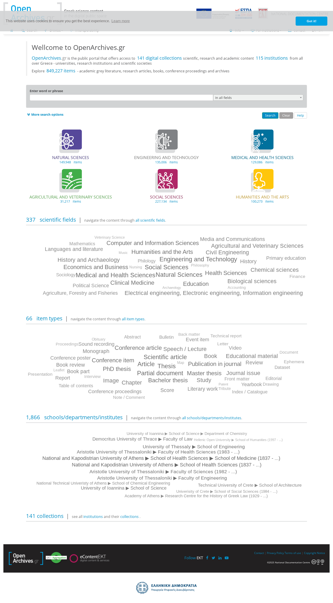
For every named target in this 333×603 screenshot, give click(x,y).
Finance (297, 276)
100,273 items (262, 201)
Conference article (138, 347)
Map (180, 363)
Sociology (65, 274)
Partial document (160, 373)
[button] (44, 114)
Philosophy (200, 265)
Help (300, 115)
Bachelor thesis (168, 380)
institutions (93, 516)
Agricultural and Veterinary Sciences (257, 246)
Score (167, 390)
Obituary (98, 339)
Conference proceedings (115, 391)
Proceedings (67, 344)
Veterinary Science (109, 237)
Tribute (224, 388)
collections (129, 516)
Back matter (189, 334)
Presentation (40, 374)
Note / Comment (129, 397)
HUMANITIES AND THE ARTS (262, 197)
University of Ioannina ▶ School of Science (123, 487)
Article (146, 364)
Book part (78, 371)
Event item (197, 339)
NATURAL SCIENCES (70, 157)
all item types (133, 318)
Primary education (286, 258)
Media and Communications (232, 239)
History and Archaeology (89, 260)
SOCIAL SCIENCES (166, 197)
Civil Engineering (227, 252)
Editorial (273, 378)
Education (196, 283)
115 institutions (272, 58)
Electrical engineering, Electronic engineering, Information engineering (214, 293)
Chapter (132, 382)
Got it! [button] (311, 21)
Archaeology (171, 287)
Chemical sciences (275, 270)
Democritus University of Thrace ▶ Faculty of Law (142, 438)
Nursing (135, 267)
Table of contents (76, 385)
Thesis (166, 366)
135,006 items (166, 162)
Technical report (225, 335)
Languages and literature (74, 249)
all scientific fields (150, 220)
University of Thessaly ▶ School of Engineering (194, 446)
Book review (70, 365)
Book (210, 356)
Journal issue (243, 373)
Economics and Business (95, 267)
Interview (92, 376)
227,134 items (166, 201)
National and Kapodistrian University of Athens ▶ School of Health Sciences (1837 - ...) (166, 465)
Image (111, 380)
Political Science (91, 285)
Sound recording (96, 344)
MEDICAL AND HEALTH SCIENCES (262, 157)
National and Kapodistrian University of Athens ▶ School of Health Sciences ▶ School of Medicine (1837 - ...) (161, 458)
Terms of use (293, 553)
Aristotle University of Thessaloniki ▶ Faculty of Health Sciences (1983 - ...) (158, 451)
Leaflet (58, 370)
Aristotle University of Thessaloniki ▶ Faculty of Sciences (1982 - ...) (163, 471)
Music (123, 253)
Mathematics (82, 243)
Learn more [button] (120, 21)
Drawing (271, 384)
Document (289, 352)
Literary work (203, 389)
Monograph (96, 351)
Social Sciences (166, 267)
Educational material (252, 356)
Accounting (237, 287)
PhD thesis (117, 368)
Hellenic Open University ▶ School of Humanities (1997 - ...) (238, 440)
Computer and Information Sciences (152, 243)
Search (270, 115)
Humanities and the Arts (162, 251)
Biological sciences (252, 281)
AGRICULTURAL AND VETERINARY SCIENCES (70, 197)
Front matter (237, 378)
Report (62, 378)
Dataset (282, 367)
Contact (259, 553)
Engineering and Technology (198, 259)
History (248, 261)
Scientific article (165, 357)
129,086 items (262, 162)
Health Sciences (226, 273)
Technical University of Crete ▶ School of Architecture (250, 485)
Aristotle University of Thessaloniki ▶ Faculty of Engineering (162, 477)
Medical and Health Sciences (115, 275)
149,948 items (70, 162)
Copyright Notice (314, 553)
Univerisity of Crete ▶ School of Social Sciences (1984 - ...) (227, 491)
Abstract (132, 336)
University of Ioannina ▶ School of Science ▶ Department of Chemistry (187, 433)
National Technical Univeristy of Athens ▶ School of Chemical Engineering (103, 483)
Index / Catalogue (250, 391)
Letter (222, 343)
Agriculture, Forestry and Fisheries (80, 293)
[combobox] (258, 97)
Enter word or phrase (46, 91)
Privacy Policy (275, 553)
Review (254, 362)
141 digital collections (160, 58)
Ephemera (294, 361)
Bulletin (166, 337)
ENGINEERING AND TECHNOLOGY (166, 157)
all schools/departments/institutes (211, 417)
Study (204, 380)
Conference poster (70, 358)
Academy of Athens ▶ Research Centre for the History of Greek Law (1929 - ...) (196, 496)
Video (235, 348)
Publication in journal (214, 363)
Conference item (113, 360)
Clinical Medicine (132, 282)
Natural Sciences (179, 274)
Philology (147, 260)
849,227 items (60, 71)
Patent (223, 384)
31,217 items (70, 201)
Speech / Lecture (185, 349)
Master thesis (204, 373)
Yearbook (251, 384)
